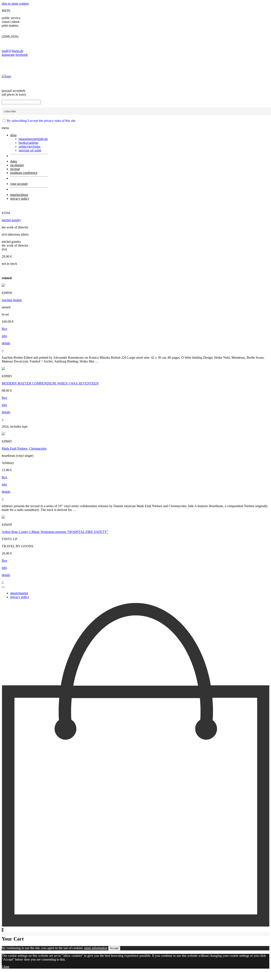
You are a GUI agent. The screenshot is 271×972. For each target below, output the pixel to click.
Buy (4, 329)
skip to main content (15, 3)
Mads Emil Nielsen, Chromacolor (24, 448)
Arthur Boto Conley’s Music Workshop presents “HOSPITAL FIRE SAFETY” (55, 532)
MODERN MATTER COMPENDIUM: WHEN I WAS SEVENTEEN (50, 383)
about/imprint (19, 593)
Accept (114, 948)
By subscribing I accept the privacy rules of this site (41, 120)
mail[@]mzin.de (12, 51)
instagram (8, 54)
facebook (21, 54)
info (4, 336)
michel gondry (11, 220)
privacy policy (19, 597)
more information (95, 948)
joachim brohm (12, 300)
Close (5, 966)
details (6, 343)
